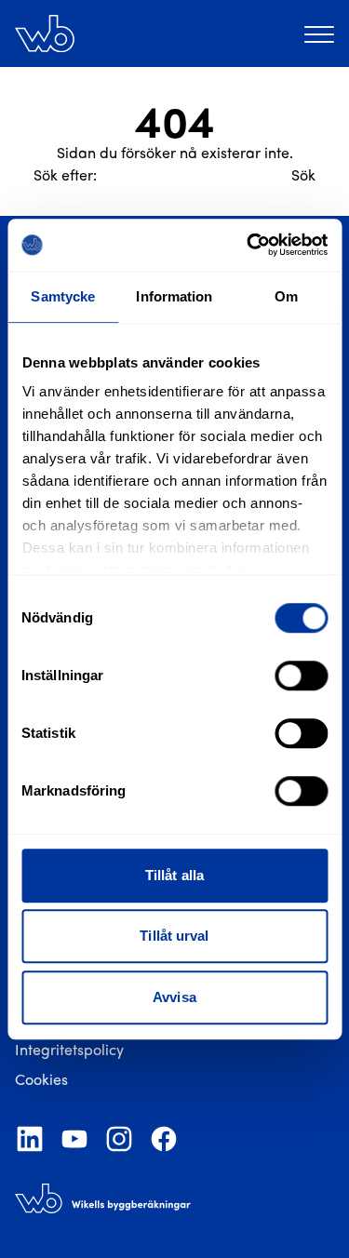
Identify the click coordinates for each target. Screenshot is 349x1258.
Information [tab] (174, 296)
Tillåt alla (174, 875)
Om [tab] (286, 296)
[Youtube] (74, 1139)
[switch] (301, 675)
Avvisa (174, 997)
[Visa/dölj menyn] (319, 33)
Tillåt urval (174, 936)
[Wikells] (44, 33)
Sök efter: (65, 174)
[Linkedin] (30, 1139)
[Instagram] (119, 1139)
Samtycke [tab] (63, 296)
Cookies (41, 1079)
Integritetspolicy (69, 1049)
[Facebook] (164, 1139)
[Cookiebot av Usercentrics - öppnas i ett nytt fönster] (248, 245)
